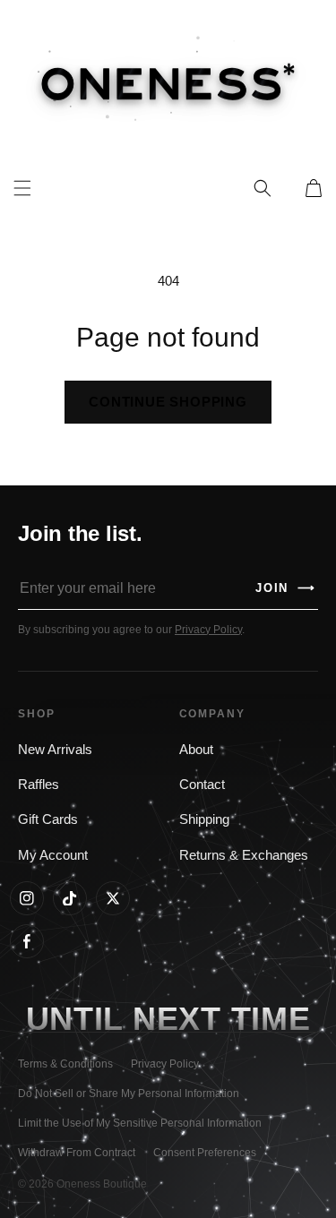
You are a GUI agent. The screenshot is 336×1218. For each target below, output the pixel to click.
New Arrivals (55, 749)
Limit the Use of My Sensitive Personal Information (140, 1123)
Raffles (38, 784)
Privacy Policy (208, 629)
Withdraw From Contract (76, 1152)
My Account (53, 855)
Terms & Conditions (65, 1064)
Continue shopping (168, 401)
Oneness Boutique (101, 1184)
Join (285, 588)
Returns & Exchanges (243, 855)
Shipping (204, 819)
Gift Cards (48, 819)
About (196, 749)
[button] (262, 188)
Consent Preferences (204, 1152)
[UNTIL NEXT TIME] (271, 1018)
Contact (202, 784)
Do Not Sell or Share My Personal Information (128, 1093)
